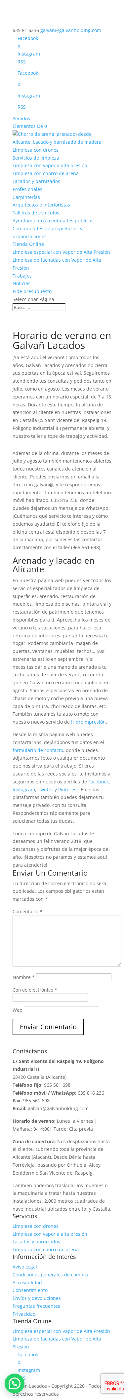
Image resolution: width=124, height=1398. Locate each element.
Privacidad (24, 1314)
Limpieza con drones (36, 150)
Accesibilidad (27, 1282)
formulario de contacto (38, 750)
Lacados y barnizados (36, 181)
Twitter (45, 789)
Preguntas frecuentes (36, 1306)
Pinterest (68, 789)
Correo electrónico (35, 990)
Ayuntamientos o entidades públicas (53, 220)
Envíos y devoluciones (37, 1298)
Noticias (21, 283)
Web (17, 1010)
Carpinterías (26, 197)
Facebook (98, 781)
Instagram (24, 789)
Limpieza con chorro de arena (46, 173)
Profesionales (27, 189)
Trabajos (22, 276)
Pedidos (21, 118)
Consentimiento (30, 1290)
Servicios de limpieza (36, 158)
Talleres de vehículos (36, 212)
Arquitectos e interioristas (41, 205)
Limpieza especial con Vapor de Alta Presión (61, 252)
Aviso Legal (25, 1267)
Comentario (27, 911)
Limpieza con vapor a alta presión (50, 165)
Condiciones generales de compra (50, 1274)
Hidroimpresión (88, 722)
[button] (14, 1383)
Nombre (24, 977)
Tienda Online (28, 244)
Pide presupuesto (32, 291)
